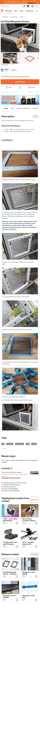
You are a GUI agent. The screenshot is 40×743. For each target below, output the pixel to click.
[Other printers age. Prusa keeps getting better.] (20, 100)
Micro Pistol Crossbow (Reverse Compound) (29, 519)
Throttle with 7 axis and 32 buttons (10, 543)
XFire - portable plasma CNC (28, 543)
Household (14, 16)
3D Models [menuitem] (8, 11)
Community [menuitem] (29, 11)
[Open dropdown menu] (37, 21)
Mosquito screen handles (9, 596)
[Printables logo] (2, 11)
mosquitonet (19, 444)
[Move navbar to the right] (38, 11)
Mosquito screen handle (28, 573)
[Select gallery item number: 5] (13, 539)
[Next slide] (37, 58)
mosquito (10, 444)
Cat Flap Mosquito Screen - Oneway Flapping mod (9, 573)
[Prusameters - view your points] (28, 6)
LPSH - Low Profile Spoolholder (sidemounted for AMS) (10, 519)
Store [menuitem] (15, 11)
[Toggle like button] (4, 523)
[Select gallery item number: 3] (10, 539)
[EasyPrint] (24, 6)
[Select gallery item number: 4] (12, 592)
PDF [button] (36, 116)
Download (21, 82)
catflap (34, 444)
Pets (22, 16)
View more (34, 499)
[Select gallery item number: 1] (7, 539)
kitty (27, 444)
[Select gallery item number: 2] (9, 592)
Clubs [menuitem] (21, 11)
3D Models (5, 16)
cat (3, 444)
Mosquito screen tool (28, 596)
